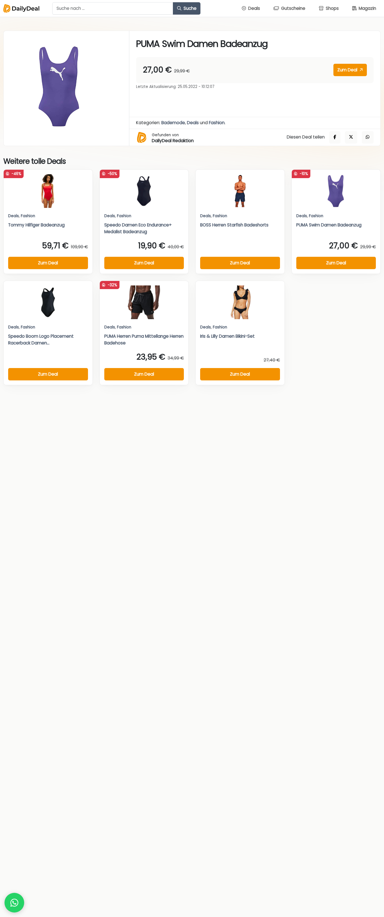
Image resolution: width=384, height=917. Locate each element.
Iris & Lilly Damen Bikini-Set (227, 336)
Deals (193, 123)
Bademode (173, 123)
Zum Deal (347, 70)
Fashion (217, 123)
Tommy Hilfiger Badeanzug (36, 225)
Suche (189, 8)
